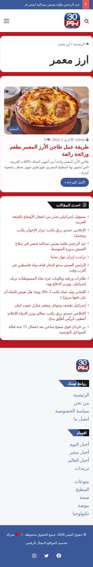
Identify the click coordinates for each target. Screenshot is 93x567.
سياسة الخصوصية (72, 411)
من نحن (81, 403)
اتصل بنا (81, 419)
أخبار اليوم (79, 444)
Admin (80, 139)
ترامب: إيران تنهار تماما (68, 256)
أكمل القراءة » (74, 182)
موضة (83, 505)
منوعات (81, 481)
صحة (84, 497)
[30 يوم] (72, 20)
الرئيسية (79, 44)
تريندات (82, 468)
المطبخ (82, 489)
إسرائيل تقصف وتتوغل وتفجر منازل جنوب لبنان (50, 305)
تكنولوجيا (81, 513)
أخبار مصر (79, 452)
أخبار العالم (78, 460)
